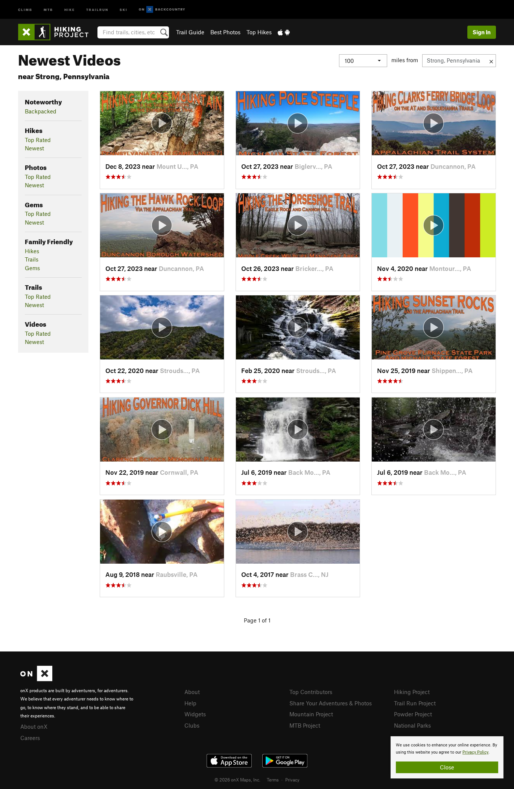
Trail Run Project (415, 703)
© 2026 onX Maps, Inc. (237, 779)
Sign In (482, 32)
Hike (69, 9)
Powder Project (413, 714)
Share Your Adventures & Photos (330, 703)
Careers (30, 737)
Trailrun (97, 9)
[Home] (57, 32)
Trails (31, 259)
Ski (124, 9)
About (192, 691)
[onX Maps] (36, 679)
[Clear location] (491, 61)
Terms (273, 779)
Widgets (195, 714)
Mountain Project (311, 714)
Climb (25, 9)
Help (190, 703)
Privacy (292, 779)
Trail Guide (190, 32)
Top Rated (38, 139)
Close (447, 767)
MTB (48, 9)
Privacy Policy (475, 752)
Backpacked (40, 111)
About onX (33, 726)
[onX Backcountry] (162, 9)
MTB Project (304, 725)
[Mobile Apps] (284, 32)
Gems (32, 268)
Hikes (32, 251)
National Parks (412, 725)
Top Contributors (310, 691)
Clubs (191, 725)
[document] (447, 757)
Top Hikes (259, 32)
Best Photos (225, 32)
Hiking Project (412, 691)
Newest (34, 148)
